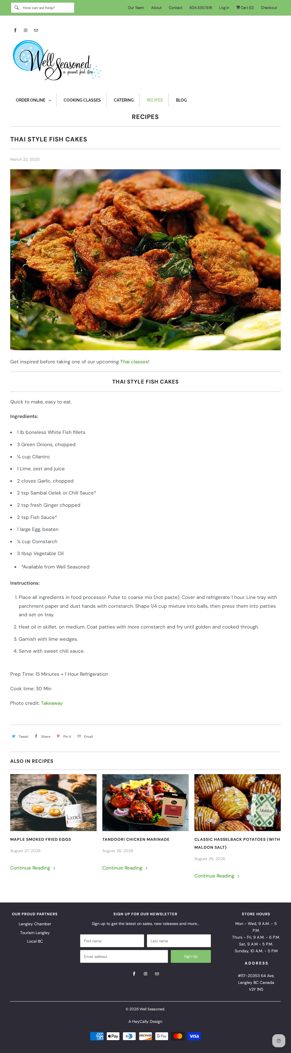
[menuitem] (33, 100)
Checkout (269, 7)
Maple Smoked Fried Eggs (40, 839)
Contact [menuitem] (175, 7)
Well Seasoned (152, 1009)
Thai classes (134, 361)
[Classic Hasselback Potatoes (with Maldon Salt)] (237, 802)
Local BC (35, 941)
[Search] (16, 8)
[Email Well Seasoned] (36, 30)
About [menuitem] (156, 7)
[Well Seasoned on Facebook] (15, 30)
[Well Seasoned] (145, 62)
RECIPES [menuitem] (155, 100)
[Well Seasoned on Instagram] (25, 30)
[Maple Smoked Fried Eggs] (53, 802)
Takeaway (52, 703)
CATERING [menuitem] (124, 100)
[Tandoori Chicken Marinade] (145, 802)
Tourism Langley (35, 932)
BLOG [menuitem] (181, 100)
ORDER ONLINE (31, 100)
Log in (224, 7)
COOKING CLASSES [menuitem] (82, 100)
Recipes (145, 117)
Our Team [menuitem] (136, 7)
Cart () (247, 7)
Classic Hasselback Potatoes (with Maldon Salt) (237, 843)
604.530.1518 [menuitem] (201, 7)
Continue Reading (30, 868)
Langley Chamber (35, 923)
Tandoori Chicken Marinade (136, 839)
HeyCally (140, 1021)
